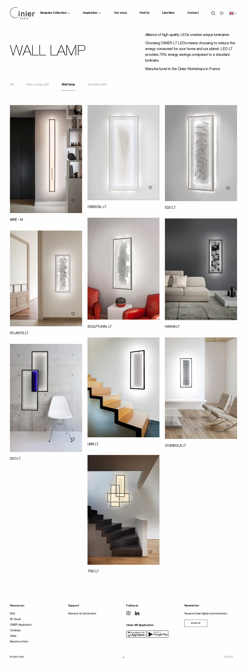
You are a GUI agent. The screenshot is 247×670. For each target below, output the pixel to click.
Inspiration (90, 13)
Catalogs (15, 630)
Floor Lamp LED (37, 84)
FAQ (12, 613)
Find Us (145, 13)
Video (13, 636)
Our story (120, 13)
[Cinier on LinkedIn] (137, 613)
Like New (168, 13)
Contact (193, 13)
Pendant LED (97, 84)
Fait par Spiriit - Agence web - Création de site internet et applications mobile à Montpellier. (228, 656)
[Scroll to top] (123, 657)
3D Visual (15, 619)
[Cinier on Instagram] (128, 613)
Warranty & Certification (82, 613)
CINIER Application (21, 625)
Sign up (196, 623)
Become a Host (19, 641)
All (11, 84)
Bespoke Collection (53, 13)
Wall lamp (68, 84)
